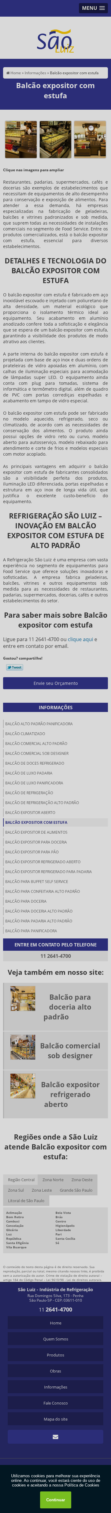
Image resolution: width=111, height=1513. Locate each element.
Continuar (55, 1500)
